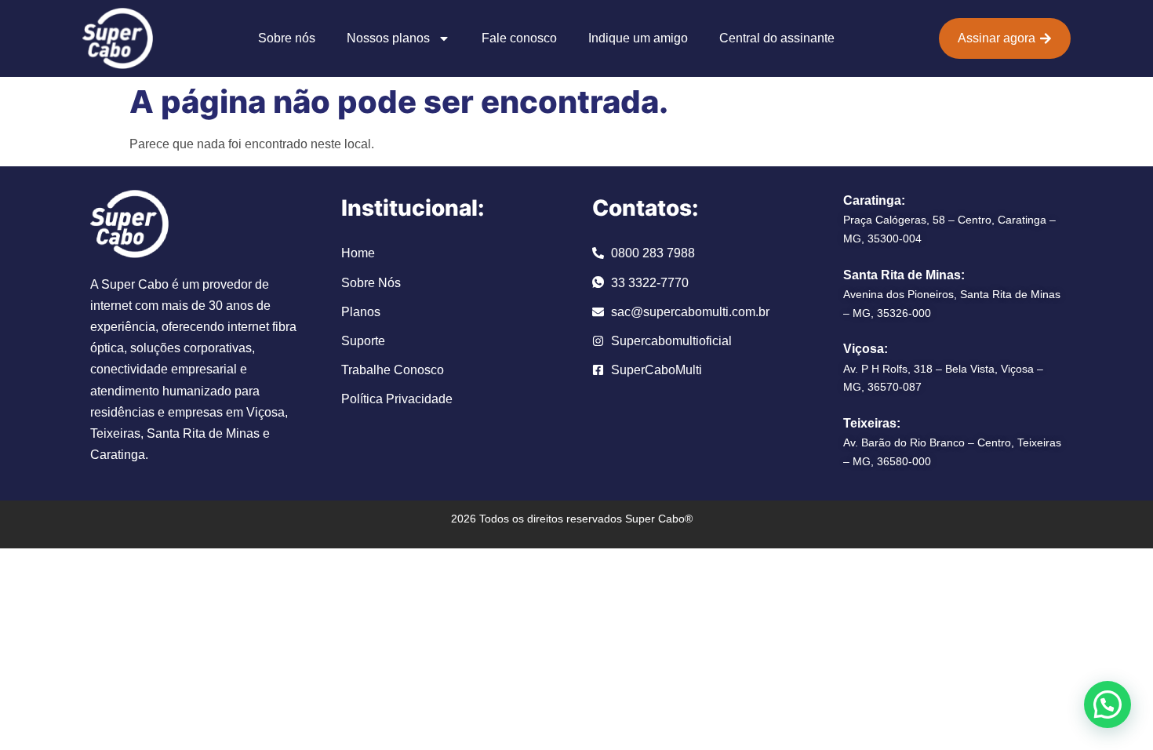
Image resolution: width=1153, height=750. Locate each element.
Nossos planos (388, 38)
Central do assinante (777, 38)
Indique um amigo (638, 38)
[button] (1107, 704)
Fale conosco (519, 38)
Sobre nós (286, 38)
